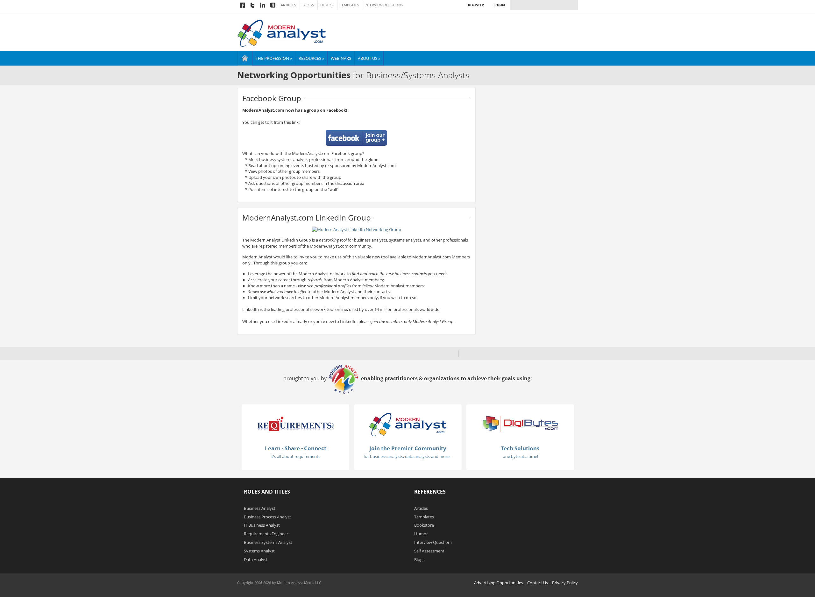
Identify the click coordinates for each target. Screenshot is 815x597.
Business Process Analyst (267, 517)
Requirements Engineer (266, 534)
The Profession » (274, 58)
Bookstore (424, 525)
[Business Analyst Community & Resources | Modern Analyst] (282, 32)
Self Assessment (429, 551)
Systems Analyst (259, 551)
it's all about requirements (295, 456)
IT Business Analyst (262, 525)
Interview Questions (384, 5)
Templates (349, 5)
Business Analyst (259, 508)
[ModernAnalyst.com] (408, 424)
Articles (288, 5)
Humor (327, 5)
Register (476, 5)
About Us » (369, 58)
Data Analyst (256, 559)
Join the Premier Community (407, 448)
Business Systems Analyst (268, 542)
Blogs (308, 5)
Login (499, 5)
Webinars (341, 58)
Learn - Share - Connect (295, 448)
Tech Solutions (520, 448)
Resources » (311, 58)
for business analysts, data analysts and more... (408, 456)
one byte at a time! (520, 456)
